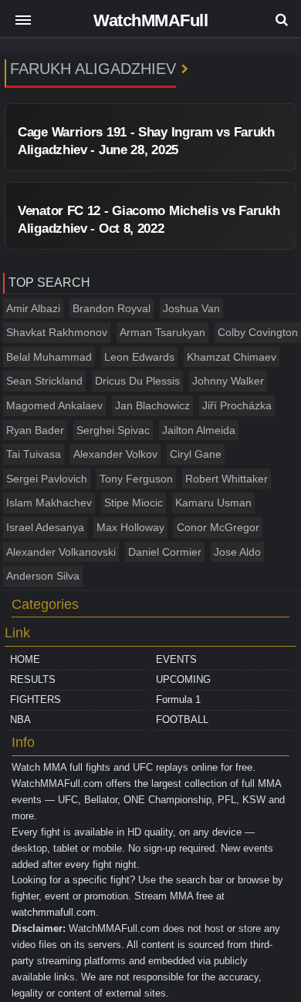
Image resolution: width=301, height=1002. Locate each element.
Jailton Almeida (198, 430)
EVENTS (176, 659)
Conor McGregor (218, 527)
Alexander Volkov (115, 454)
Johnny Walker (228, 381)
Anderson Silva (42, 576)
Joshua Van (191, 308)
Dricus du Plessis (137, 381)
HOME (25, 659)
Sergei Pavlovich (46, 478)
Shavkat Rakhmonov (56, 332)
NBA (20, 719)
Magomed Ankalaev (54, 405)
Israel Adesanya (45, 527)
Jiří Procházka (237, 405)
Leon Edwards (139, 357)
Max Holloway (130, 527)
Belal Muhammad (49, 357)
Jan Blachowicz (152, 405)
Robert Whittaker (226, 478)
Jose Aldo (237, 552)
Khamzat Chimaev (231, 357)
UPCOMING (183, 679)
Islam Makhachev (49, 502)
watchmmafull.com (54, 912)
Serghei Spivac (113, 430)
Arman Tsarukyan (162, 332)
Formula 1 (178, 699)
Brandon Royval (111, 308)
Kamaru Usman (213, 502)
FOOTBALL (182, 719)
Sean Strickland (44, 381)
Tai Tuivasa (33, 454)
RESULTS (33, 679)
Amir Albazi (33, 308)
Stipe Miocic (133, 502)
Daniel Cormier (164, 552)
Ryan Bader (35, 430)
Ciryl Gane (196, 454)
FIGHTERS (35, 699)
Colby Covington (258, 332)
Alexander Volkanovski (61, 552)
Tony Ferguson (136, 478)
